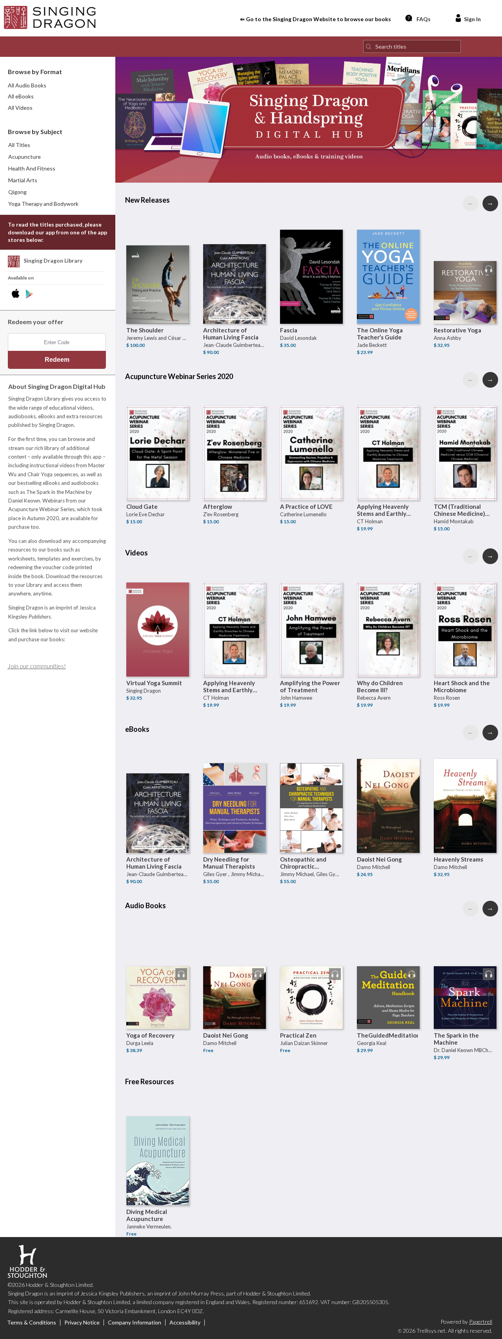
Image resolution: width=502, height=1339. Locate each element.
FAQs (424, 19)
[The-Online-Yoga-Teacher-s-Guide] (388, 261)
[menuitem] (58, 156)
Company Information (134, 1322)
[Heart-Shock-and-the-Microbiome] (465, 614)
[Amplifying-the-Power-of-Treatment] (311, 614)
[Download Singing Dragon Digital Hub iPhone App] (17, 294)
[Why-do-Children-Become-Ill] (388, 614)
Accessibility (184, 1322)
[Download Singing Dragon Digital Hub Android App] (29, 294)
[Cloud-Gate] (157, 437)
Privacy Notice (82, 1322)
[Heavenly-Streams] (465, 790)
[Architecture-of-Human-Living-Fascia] (234, 261)
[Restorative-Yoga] (465, 261)
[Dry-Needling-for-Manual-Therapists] (234, 790)
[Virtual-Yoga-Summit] (157, 614)
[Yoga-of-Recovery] (157, 966)
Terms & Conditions (31, 1322)
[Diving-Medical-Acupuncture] (157, 1143)
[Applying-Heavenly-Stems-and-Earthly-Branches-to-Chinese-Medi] (388, 437)
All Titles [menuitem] (19, 145)
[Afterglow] (234, 437)
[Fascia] (311, 261)
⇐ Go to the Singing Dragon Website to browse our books (315, 19)
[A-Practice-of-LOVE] (311, 437)
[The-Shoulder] (157, 261)
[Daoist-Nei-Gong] (388, 790)
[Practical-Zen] (311, 966)
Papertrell (480, 1321)
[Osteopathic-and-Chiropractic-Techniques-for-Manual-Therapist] (311, 790)
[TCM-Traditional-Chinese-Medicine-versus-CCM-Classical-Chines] (465, 437)
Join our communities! (36, 666)
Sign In (472, 19)
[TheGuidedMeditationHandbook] (388, 966)
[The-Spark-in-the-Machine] (465, 966)
